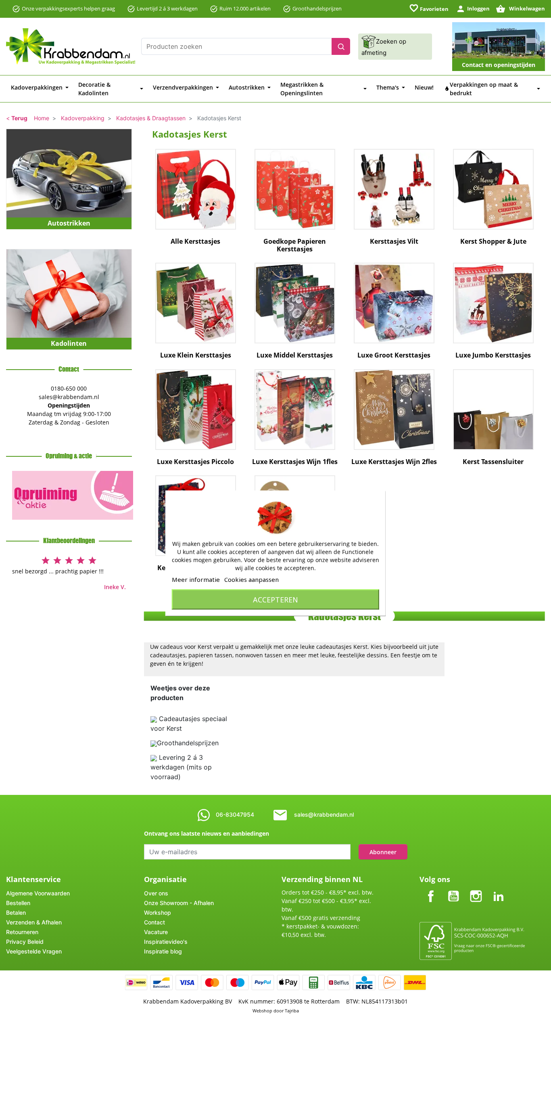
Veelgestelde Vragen (34, 951)
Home (41, 118)
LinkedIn (498, 889)
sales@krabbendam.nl (324, 814)
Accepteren (275, 599)
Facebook (431, 889)
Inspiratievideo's (166, 941)
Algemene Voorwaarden (38, 893)
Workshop (157, 912)
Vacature (156, 931)
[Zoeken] (341, 46)
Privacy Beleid (25, 941)
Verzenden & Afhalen (34, 922)
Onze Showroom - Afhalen (179, 902)
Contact (154, 922)
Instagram (476, 889)
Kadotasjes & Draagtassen (151, 118)
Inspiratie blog (163, 951)
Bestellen (18, 902)
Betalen (16, 912)
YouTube (453, 889)
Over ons (156, 893)
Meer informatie (196, 579)
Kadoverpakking (82, 118)
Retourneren (22, 931)
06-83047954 (235, 814)
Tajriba (292, 1011)
